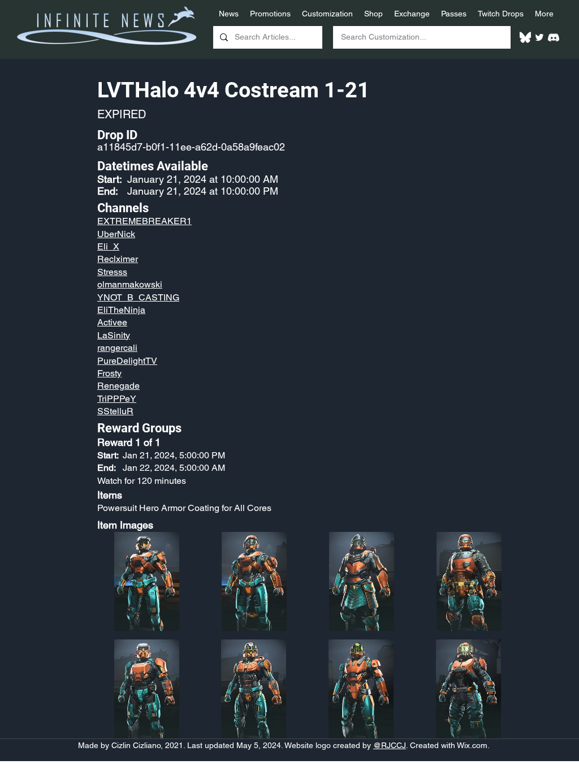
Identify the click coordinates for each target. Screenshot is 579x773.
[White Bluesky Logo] (525, 37)
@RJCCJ (389, 745)
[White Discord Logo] (553, 37)
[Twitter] (539, 37)
